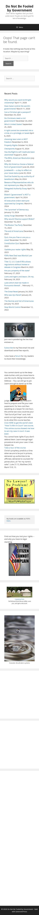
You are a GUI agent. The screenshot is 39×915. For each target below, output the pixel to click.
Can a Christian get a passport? (17, 112)
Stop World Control (12, 307)
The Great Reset (11, 291)
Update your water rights (15, 249)
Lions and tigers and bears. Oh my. (19, 276)
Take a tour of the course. (15, 447)
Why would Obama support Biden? (19, 219)
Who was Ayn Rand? (12, 295)
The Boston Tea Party (13, 225)
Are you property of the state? (17, 270)
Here (8, 521)
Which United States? (13, 124)
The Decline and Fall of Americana (19, 301)
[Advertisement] (19, 694)
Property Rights (11, 145)
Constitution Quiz (11, 243)
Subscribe (8, 347)
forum (18, 356)
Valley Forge (9, 215)
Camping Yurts (19, 599)
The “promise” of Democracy (16, 209)
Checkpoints (9, 148)
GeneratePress (21, 911)
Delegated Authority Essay (15, 188)
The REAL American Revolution (17, 158)
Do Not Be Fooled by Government (19, 8)
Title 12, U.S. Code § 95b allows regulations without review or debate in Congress (17, 264)
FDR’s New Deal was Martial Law (18, 255)
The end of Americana (13, 231)
